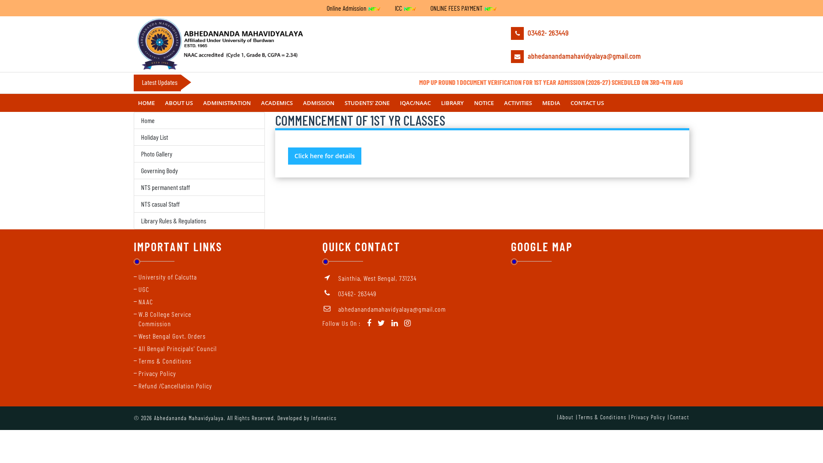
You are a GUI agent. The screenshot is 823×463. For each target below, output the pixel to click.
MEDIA (551, 103)
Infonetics (323, 417)
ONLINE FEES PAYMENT (457, 8)
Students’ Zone (367, 103)
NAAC (145, 302)
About (566, 417)
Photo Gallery (156, 154)
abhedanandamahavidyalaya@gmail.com (583, 55)
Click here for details (324, 156)
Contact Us (587, 103)
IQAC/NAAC (415, 103)
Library (452, 103)
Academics (277, 103)
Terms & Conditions (165, 361)
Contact (679, 417)
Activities (518, 103)
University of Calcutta (167, 277)
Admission (318, 103)
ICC (399, 8)
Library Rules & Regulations (173, 220)
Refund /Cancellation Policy (175, 386)
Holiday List (154, 137)
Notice (484, 103)
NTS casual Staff (160, 204)
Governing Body (159, 170)
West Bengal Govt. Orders (172, 336)
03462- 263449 (547, 32)
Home (146, 103)
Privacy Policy (157, 373)
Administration (227, 103)
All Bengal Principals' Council (177, 348)
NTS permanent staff (165, 187)
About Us (179, 103)
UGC (143, 289)
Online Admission (347, 8)
